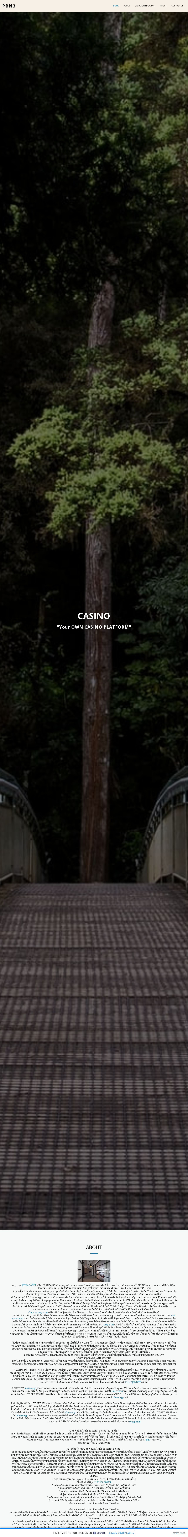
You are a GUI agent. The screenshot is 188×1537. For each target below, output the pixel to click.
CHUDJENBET (133, 1382)
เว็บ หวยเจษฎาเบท (38, 1312)
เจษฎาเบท (108, 1324)
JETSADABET (29, 1285)
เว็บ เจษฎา (70, 1412)
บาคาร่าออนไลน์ (102, 1482)
